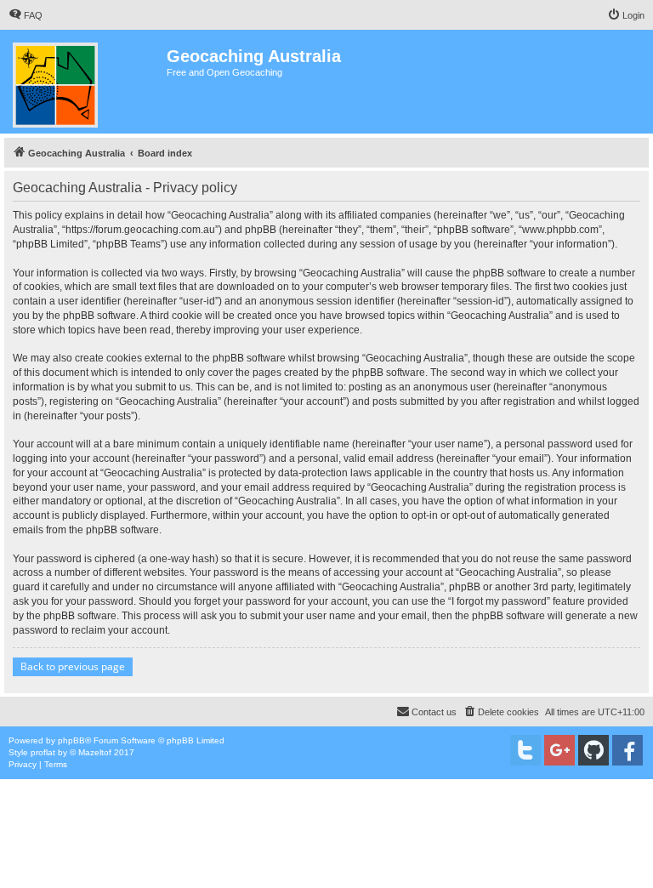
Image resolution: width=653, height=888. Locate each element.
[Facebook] (627, 750)
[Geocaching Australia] (85, 81)
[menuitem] (26, 15)
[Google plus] (559, 750)
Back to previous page (72, 666)
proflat (43, 752)
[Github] (593, 750)
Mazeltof (94, 752)
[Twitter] (525, 750)
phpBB (71, 740)
